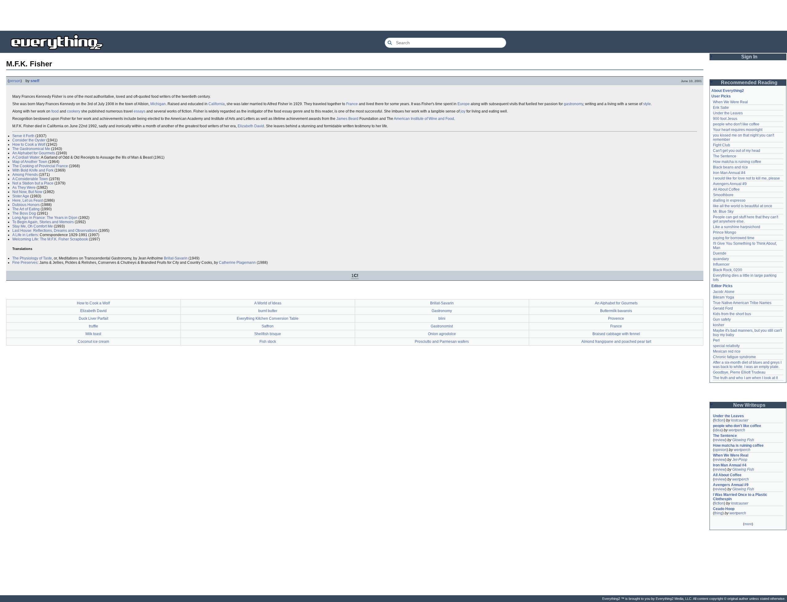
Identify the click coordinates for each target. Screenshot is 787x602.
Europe (463, 104)
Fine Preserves (25, 262)
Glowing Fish (743, 440)
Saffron (268, 326)
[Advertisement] (393, 15)
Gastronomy (442, 311)
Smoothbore (723, 195)
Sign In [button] (749, 56)
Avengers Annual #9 (730, 184)
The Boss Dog (24, 213)
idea (718, 430)
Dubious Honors (26, 205)
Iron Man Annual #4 (729, 173)
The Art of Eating (26, 209)
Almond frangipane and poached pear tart (616, 341)
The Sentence (724, 156)
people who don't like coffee (736, 124)
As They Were (24, 187)
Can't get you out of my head (736, 151)
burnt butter (267, 311)
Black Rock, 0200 (727, 270)
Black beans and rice (730, 167)
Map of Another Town (29, 162)
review (719, 440)
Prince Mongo (724, 232)
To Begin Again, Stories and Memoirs (43, 222)
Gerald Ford (723, 308)
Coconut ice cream (93, 341)
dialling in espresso (729, 200)
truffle (93, 326)
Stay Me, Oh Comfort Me (32, 226)
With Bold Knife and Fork (32, 170)
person (15, 81)
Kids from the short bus (732, 314)
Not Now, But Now (27, 192)
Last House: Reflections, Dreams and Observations (54, 230)
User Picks (721, 96)
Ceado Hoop (723, 509)
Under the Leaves (728, 113)
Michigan (158, 104)
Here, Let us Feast (27, 200)
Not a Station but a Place (32, 183)
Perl (716, 340)
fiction (719, 420)
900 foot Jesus (725, 119)
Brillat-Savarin (176, 258)
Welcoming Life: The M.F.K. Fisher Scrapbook (50, 239)
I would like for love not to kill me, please (746, 178)
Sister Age (20, 196)
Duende (719, 253)
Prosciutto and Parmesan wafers (442, 341)
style (647, 104)
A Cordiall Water (25, 157)
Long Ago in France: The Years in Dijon (44, 218)
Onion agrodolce (442, 334)
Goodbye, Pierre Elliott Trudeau (739, 372)
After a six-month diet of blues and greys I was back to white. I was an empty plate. (747, 364)
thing (718, 513)
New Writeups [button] (749, 405)
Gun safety (722, 319)
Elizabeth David (251, 126)
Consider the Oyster (28, 140)
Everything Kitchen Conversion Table (268, 318)
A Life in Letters (25, 235)
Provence (616, 318)
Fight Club (721, 145)
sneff (34, 81)
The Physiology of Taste (32, 258)
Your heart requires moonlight (737, 130)
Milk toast (93, 334)
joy (463, 111)
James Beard (347, 119)
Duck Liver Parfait (93, 318)
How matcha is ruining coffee (737, 162)
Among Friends (25, 174)
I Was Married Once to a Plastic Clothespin (740, 497)
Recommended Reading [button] (749, 82)
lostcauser (739, 420)
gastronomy (573, 104)
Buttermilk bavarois (616, 311)
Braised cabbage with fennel (616, 334)
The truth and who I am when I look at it (745, 378)
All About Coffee (726, 189)
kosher (718, 325)
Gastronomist (442, 326)
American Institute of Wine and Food (424, 119)
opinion (720, 450)
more (748, 524)
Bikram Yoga (723, 297)
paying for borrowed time (733, 238)
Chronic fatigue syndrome (734, 357)
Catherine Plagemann (237, 262)
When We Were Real (730, 102)
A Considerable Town (30, 179)
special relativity (726, 346)
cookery (73, 111)
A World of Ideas (267, 303)
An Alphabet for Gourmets (33, 153)
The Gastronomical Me (31, 149)
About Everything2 (727, 91)
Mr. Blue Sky (723, 211)
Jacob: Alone (723, 292)
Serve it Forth (23, 136)
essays (139, 111)
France (352, 104)
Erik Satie (721, 107)
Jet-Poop (739, 459)
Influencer (721, 264)
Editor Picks (722, 286)
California (216, 104)
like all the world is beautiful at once (742, 206)
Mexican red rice (727, 351)
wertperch (737, 430)
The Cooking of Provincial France (40, 166)
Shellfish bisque (267, 334)
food (55, 111)
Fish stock (267, 341)
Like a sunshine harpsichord (736, 227)
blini (441, 318)
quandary (721, 259)
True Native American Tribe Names (742, 303)
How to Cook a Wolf (28, 144)
